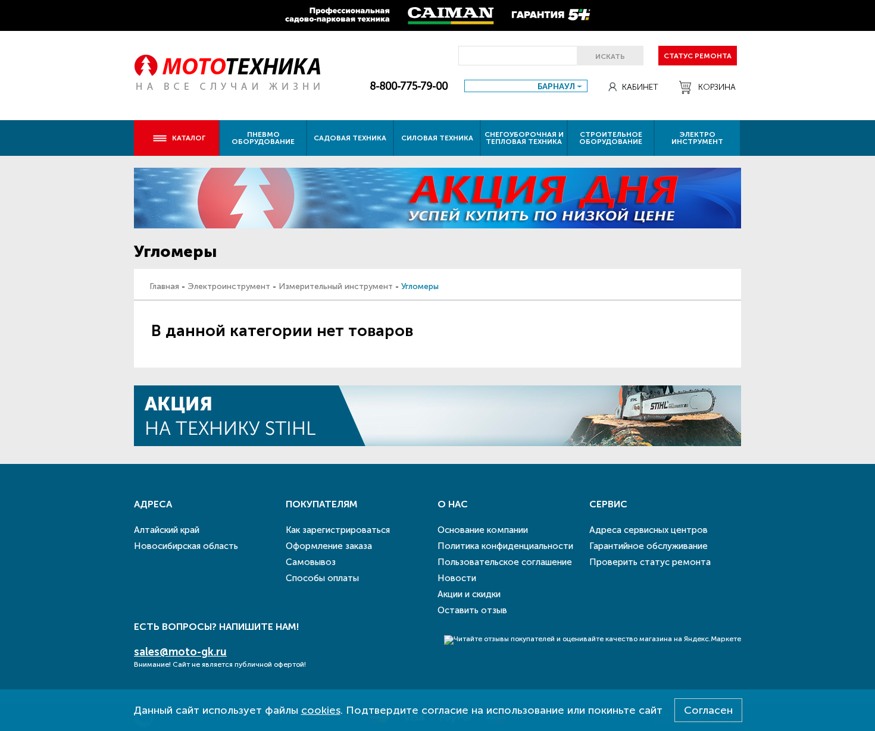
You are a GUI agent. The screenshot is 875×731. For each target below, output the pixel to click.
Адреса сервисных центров (648, 530)
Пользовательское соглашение (505, 562)
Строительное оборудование (610, 138)
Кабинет (640, 87)
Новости (457, 578)
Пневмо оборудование (263, 138)
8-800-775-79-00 (409, 86)
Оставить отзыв (472, 610)
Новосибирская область (186, 546)
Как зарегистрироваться (338, 530)
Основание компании (483, 530)
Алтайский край (166, 530)
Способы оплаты (322, 578)
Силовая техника (437, 138)
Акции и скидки (469, 594)
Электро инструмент (697, 138)
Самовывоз (311, 562)
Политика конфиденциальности (505, 546)
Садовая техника (350, 138)
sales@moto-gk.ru (180, 651)
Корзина (717, 87)
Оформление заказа (329, 546)
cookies (320, 710)
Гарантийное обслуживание (648, 546)
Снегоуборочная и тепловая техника (524, 138)
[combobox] (526, 86)
